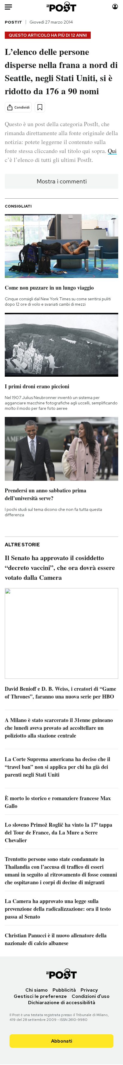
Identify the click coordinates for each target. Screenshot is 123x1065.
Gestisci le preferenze (40, 996)
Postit (13, 22)
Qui (112, 151)
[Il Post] (61, 6)
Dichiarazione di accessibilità (61, 1002)
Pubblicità (64, 990)
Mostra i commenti (62, 181)
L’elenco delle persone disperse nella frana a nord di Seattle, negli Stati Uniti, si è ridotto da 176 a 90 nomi (61, 71)
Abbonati (61, 1041)
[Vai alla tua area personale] (115, 7)
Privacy (89, 990)
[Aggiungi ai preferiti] (40, 107)
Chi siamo (36, 990)
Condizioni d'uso (91, 996)
